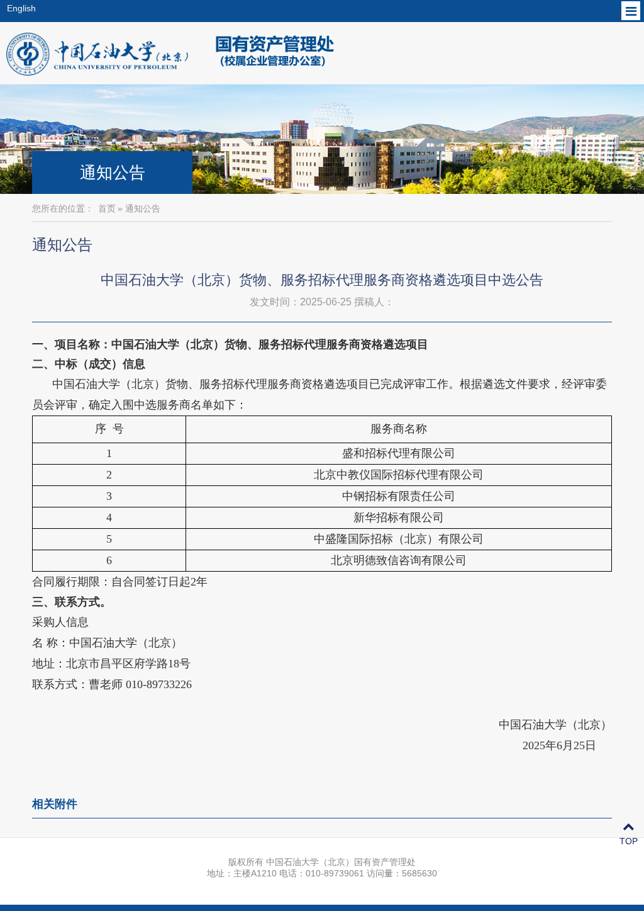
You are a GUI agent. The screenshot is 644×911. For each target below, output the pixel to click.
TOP (628, 841)
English (21, 8)
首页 (107, 208)
